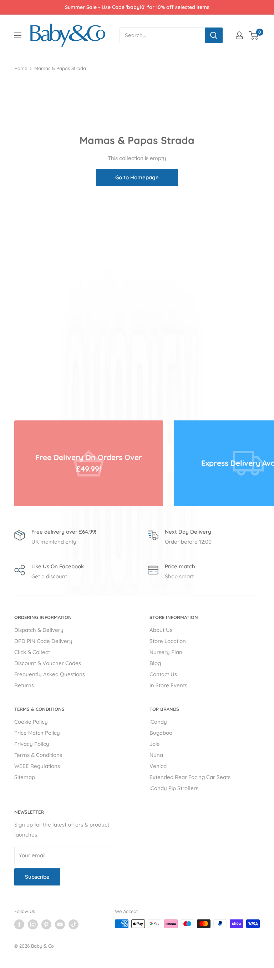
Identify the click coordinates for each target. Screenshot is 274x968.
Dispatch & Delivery (39, 630)
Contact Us (163, 674)
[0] (253, 35)
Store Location (167, 641)
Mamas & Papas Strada (60, 68)
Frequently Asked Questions (49, 674)
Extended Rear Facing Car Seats (189, 777)
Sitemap (24, 777)
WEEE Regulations (37, 766)
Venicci (158, 766)
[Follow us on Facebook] (19, 924)
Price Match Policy (37, 732)
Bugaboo (160, 732)
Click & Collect (32, 652)
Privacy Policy (31, 743)
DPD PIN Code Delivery (43, 641)
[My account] (239, 35)
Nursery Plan (165, 652)
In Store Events (168, 685)
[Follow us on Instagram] (33, 924)
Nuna (156, 755)
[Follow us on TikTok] (73, 924)
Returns (24, 685)
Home (20, 68)
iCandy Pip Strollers (173, 788)
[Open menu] (17, 35)
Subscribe (37, 876)
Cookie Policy (31, 721)
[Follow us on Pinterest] (46, 924)
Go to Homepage (137, 177)
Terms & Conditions (38, 755)
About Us (160, 630)
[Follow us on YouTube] (60, 924)
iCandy (158, 721)
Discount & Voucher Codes (47, 663)
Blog (155, 663)
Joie (154, 743)
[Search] (214, 35)
